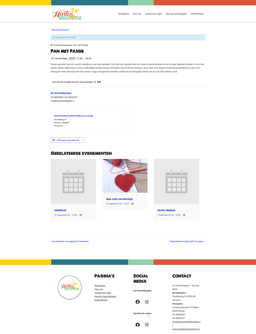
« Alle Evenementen (60, 30)
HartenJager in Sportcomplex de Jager (73, 116)
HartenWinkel (197, 14)
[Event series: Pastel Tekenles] (184, 215)
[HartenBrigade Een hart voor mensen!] (66, 14)
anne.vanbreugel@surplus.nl (186, 329)
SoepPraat (60, 210)
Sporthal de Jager (153, 14)
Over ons (137, 14)
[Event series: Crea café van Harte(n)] (132, 204)
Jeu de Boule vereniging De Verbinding (70, 241)
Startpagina (123, 14)
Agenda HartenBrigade (105, 296)
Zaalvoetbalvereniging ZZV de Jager (187, 241)
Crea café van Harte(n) (119, 199)
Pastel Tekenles (166, 210)
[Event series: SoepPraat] (81, 215)
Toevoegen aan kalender (68, 140)
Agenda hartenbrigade (176, 14)
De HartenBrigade (61, 93)
